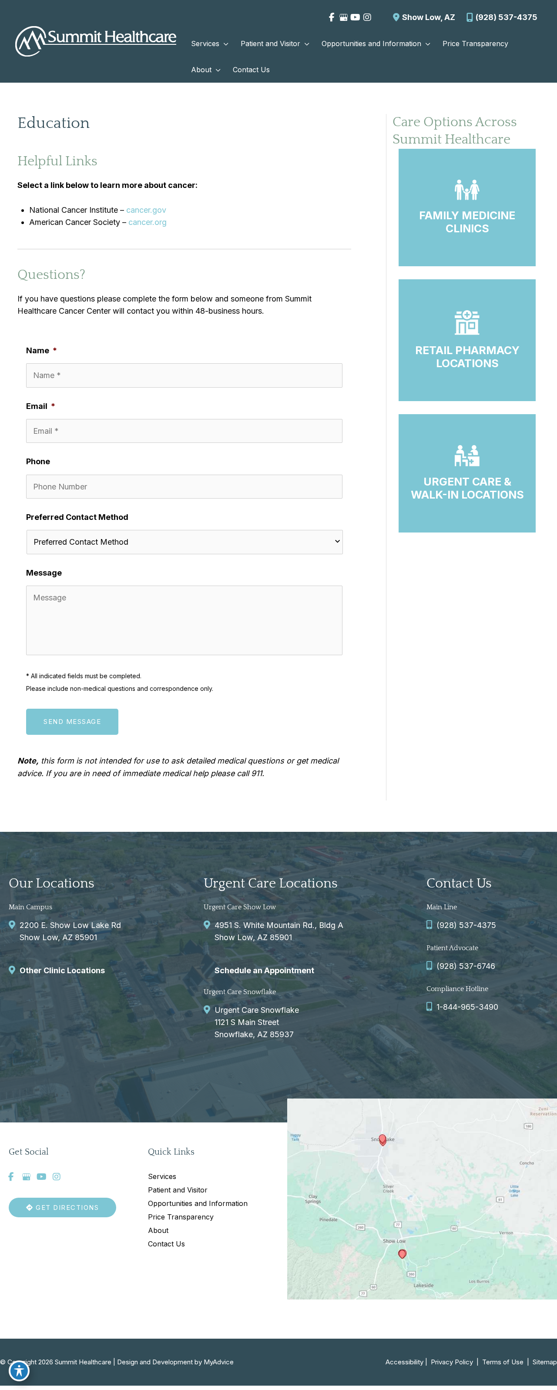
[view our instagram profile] (367, 17)
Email (40, 406)
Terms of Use (502, 1362)
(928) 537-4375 (506, 17)
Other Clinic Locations (62, 970)
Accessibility (404, 1362)
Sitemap (544, 1362)
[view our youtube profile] (355, 17)
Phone (38, 461)
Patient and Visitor (178, 1190)
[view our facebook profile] (332, 17)
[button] (223, 43)
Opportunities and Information (198, 1203)
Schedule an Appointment (264, 970)
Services (162, 1176)
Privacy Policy (452, 1362)
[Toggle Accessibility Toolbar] (19, 1370)
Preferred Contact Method (77, 517)
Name (41, 350)
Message (44, 572)
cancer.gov (146, 209)
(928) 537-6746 (465, 966)
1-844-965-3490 (467, 1007)
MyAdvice (219, 1362)
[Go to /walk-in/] (467, 473)
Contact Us (166, 1243)
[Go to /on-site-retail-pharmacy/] (467, 340)
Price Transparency (181, 1216)
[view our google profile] (343, 17)
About (158, 1230)
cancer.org (147, 222)
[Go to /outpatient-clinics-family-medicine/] (467, 207)
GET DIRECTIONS (66, 1207)
